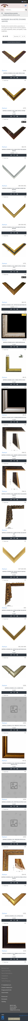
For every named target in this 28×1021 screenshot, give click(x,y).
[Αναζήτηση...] (26, 9)
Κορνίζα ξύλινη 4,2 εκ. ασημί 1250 (14, 688)
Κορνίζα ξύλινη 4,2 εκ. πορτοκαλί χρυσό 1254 (14, 802)
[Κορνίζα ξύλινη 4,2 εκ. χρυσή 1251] (14, 899)
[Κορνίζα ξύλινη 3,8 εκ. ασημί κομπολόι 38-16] (14, 401)
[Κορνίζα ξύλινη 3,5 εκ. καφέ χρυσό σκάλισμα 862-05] (14, 133)
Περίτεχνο (4, 70)
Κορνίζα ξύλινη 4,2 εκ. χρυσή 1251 (14, 916)
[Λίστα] (5, 36)
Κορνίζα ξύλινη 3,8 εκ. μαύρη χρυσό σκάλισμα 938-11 (14, 494)
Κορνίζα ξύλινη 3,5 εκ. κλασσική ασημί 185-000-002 (14, 189)
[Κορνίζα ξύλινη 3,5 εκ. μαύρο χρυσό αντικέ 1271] (14, 249)
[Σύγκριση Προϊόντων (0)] (7, 36)
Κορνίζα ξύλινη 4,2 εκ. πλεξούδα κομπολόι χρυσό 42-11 (14, 764)
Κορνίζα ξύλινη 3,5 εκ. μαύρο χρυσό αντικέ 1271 (14, 266)
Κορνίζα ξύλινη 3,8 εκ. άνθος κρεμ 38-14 (14, 342)
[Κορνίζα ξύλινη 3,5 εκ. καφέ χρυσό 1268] (14, 56)
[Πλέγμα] (3, 36)
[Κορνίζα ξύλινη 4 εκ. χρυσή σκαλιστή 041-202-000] (14, 632)
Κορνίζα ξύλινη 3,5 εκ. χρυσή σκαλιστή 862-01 (14, 304)
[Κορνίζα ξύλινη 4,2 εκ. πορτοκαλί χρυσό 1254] (14, 785)
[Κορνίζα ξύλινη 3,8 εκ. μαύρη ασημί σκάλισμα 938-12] (14, 438)
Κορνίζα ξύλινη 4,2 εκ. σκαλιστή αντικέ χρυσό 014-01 (14, 878)
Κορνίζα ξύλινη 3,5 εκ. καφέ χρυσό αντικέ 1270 (14, 111)
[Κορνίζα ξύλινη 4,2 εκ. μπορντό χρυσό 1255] (14, 709)
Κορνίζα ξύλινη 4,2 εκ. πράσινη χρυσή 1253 (14, 839)
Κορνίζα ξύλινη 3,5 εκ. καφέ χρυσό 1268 (14, 73)
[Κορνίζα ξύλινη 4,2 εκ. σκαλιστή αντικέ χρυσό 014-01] (14, 860)
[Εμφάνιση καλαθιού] (26, 5)
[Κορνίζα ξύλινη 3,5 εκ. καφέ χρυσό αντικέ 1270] (14, 94)
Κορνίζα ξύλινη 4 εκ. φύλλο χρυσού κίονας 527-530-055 (14, 572)
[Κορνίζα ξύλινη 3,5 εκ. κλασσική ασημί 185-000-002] (14, 171)
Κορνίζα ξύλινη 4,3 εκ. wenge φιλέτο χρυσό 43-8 (14, 954)
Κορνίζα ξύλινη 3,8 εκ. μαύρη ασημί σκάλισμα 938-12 (14, 456)
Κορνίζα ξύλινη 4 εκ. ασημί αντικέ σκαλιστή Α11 (14, 533)
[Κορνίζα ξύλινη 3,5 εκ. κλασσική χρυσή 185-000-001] (14, 210)
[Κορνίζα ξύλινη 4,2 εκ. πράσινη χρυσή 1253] (14, 823)
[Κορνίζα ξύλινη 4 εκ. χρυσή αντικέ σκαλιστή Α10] (14, 593)
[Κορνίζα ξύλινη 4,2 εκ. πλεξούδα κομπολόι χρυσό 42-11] (14, 746)
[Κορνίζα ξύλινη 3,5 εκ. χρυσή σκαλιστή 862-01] (14, 288)
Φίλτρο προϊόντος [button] (14, 1018)
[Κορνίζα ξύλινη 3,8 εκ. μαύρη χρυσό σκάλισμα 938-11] (14, 477)
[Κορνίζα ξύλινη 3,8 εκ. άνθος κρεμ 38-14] (14, 325)
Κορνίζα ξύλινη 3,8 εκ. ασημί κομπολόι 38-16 (14, 417)
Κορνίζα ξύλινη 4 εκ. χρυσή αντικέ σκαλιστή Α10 (14, 611)
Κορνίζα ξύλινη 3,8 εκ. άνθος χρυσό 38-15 (14, 380)
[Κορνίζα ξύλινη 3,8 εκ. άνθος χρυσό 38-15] (14, 363)
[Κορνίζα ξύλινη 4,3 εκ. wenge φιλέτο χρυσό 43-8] (14, 937)
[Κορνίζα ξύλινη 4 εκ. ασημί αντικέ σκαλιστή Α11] (14, 516)
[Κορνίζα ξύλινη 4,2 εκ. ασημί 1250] (14, 671)
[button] (11, 77)
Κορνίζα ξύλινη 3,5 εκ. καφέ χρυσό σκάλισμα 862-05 (14, 150)
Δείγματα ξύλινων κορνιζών (11, 13)
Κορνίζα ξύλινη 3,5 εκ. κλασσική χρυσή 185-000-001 (14, 228)
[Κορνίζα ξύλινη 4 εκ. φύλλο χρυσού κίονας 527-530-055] (14, 555)
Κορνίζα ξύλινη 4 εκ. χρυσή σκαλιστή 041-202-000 (14, 650)
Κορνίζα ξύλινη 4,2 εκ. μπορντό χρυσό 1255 (14, 725)
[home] (2, 13)
